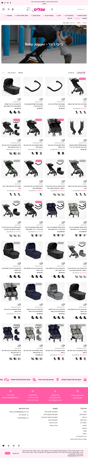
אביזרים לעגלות (61, 101)
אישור (7, 453)
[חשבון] (9, 9)
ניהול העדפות (16, 453)
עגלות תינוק (18, 184)
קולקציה (78, 22)
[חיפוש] (52, 9)
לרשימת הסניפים (77, 398)
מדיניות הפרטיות (72, 455)
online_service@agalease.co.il (10, 397)
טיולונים (85, 101)
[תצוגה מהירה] (70, 81)
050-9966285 (53, 400)
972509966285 (21, 418)
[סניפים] (13, 9)
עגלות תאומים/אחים (60, 143)
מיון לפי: (20, 73)
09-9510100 (53, 397)
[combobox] (68, 9)
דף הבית (84, 22)
